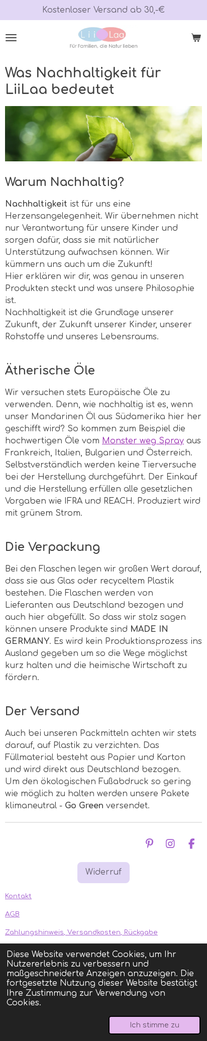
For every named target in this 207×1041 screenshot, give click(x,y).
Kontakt (18, 896)
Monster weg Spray (143, 440)
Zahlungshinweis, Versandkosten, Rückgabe (81, 932)
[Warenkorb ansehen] (196, 37)
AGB (12, 914)
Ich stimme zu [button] (154, 1025)
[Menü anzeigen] (11, 37)
